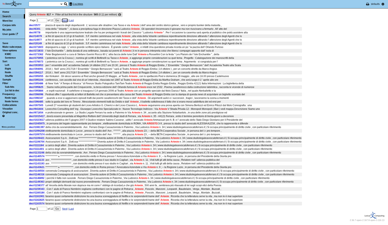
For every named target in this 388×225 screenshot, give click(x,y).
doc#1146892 (36, 178)
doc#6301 (34, 28)
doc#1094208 (37, 130)
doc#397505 (36, 105)
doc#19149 (35, 43)
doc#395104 (36, 79)
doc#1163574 (36, 203)
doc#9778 (34, 32)
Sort (4, 61)
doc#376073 (36, 61)
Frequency (8, 94)
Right (8, 68)
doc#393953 (36, 65)
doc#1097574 (37, 134)
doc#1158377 (36, 185)
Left (7, 65)
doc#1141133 (36, 159)
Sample (6, 79)
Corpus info (9, 25)
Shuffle (9, 76)
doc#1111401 (36, 149)
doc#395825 (36, 87)
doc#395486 (36, 83)
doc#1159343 (36, 189)
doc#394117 (36, 72)
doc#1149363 (36, 181)
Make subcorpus (12, 46)
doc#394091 (36, 69)
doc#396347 (36, 98)
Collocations (9, 105)
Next (64, 20)
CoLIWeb (78, 4)
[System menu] (383, 4)
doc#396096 (36, 94)
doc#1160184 (36, 192)
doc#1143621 (36, 167)
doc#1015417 (37, 116)
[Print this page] (367, 4)
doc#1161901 (36, 196)
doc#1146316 (36, 174)
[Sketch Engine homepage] (15, 3)
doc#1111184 (36, 145)
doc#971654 (36, 112)
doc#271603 (36, 47)
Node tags (11, 97)
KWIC (8, 54)
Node (8, 72)
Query (40, 14)
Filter (5, 83)
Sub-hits (9, 87)
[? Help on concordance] (3, 116)
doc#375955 (36, 58)
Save (5, 43)
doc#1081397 (37, 127)
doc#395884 (36, 90)
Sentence (10, 57)
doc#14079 (35, 36)
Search (6, 16)
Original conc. (10, 112)
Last (71, 20)
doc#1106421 (36, 138)
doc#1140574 (36, 156)
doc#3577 (34, 25)
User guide (8, 34)
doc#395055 (36, 76)
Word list (7, 20)
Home (5, 12)
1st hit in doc (12, 90)
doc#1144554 (36, 170)
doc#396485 (36, 101)
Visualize (7, 108)
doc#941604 (36, 109)
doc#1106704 (36, 141)
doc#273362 (36, 54)
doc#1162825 (36, 200)
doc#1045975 (37, 123)
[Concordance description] (119, 15)
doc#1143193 (36, 163)
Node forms (11, 101)
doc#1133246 (36, 152)
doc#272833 (36, 50)
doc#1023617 (37, 119)
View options (9, 50)
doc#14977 (35, 39)
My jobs (6, 29)
